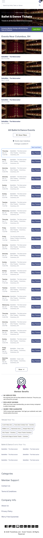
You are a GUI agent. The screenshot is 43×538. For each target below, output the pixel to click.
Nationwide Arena (16, 428)
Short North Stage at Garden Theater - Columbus (15, 436)
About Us (5, 506)
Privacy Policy (6, 511)
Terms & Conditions (8, 491)
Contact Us (5, 486)
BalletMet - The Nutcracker (10, 57)
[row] (21, 153)
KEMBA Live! (5, 428)
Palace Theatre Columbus (25, 432)
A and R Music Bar (7, 424)
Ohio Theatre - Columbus (9, 432)
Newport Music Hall (28, 428)
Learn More (36, 29)
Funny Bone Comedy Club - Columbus (24, 424)
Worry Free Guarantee (9, 517)
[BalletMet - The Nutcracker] (21, 46)
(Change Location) (20, 144)
